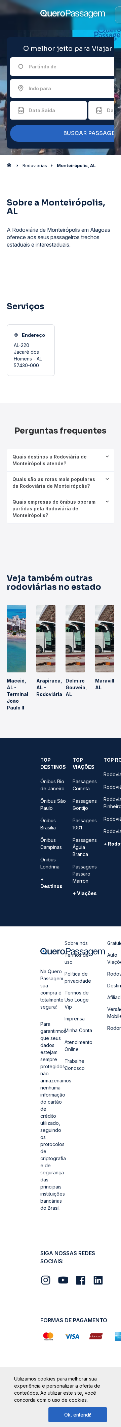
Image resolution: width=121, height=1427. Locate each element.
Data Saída (42, 110)
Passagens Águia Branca (85, 847)
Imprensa (75, 1018)
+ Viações (85, 893)
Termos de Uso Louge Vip (77, 1000)
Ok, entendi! (77, 1415)
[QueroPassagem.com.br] (11, 167)
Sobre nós (76, 943)
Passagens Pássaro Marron (85, 874)
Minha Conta (78, 1030)
